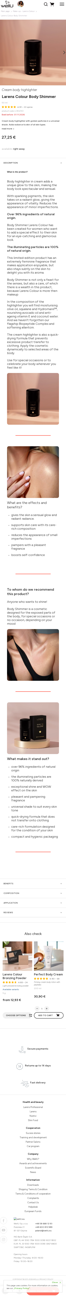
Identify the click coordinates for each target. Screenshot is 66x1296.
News (33, 1172)
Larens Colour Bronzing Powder (15, 976)
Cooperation (33, 1128)
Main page (5, 11)
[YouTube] (3, 1230)
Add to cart (45, 1015)
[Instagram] (3, 1239)
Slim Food (33, 1120)
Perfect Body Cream (48, 974)
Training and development (33, 1137)
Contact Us (33, 1202)
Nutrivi (33, 1116)
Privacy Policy (46, 1279)
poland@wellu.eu (43, 1230)
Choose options (16, 1015)
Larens (33, 1111)
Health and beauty (33, 1102)
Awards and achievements (33, 1163)
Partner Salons (33, 1142)
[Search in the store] (46, 4)
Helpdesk (33, 1207)
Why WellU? (33, 1159)
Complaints (33, 1198)
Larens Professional (33, 1107)
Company (33, 1154)
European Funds (33, 1211)
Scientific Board (33, 1167)
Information (33, 1180)
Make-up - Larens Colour (24, 11)
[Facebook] (3, 1220)
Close (56, 1282)
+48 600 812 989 (43, 1227)
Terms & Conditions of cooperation (33, 1193)
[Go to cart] (52, 4)
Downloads (33, 1185)
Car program (33, 1146)
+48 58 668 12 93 (43, 1223)
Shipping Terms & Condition (33, 1189)
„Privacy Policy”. (22, 1288)
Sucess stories (33, 1133)
